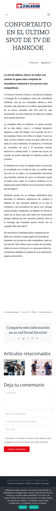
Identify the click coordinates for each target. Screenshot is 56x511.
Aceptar (23, 507)
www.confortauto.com (23, 248)
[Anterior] (6, 367)
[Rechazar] (52, 499)
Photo (34, 312)
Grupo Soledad (13, 312)
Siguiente (45, 62)
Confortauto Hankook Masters (17, 95)
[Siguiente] (50, 367)
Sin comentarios (45, 312)
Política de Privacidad (15, 483)
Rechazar (34, 507)
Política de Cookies (32, 483)
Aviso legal (45, 483)
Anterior (34, 62)
